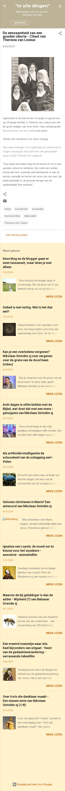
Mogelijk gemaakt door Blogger (35, 784)
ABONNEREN (20, 23)
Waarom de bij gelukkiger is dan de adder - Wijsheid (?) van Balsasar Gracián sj (28, 599)
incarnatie (37, 209)
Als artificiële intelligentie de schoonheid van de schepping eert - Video (28, 457)
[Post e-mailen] (5, 202)
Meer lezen (54, 296)
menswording (12, 215)
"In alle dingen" (32, 5)
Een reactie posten (17, 235)
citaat (7, 209)
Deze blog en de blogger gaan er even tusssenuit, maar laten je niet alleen (27, 263)
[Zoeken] (60, 7)
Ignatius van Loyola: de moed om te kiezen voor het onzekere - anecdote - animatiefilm (28, 551)
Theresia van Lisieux (15, 222)
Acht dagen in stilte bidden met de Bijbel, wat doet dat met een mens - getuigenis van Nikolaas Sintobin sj (28, 409)
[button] (60, 34)
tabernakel (30, 215)
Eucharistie (21, 209)
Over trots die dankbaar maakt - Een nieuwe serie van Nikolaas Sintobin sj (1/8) (26, 701)
